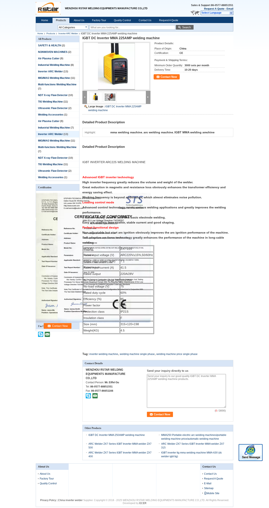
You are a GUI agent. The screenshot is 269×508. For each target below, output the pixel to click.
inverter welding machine (103, 354)
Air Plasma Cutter (48, 58)
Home (44, 20)
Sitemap (209, 488)
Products (61, 20)
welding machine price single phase (177, 354)
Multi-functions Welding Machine (57, 84)
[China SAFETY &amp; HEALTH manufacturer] (50, 8)
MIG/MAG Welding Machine (54, 78)
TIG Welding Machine (50, 101)
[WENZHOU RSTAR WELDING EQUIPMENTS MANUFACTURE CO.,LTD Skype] (88, 395)
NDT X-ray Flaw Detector (53, 95)
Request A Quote (214, 8)
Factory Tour (99, 20)
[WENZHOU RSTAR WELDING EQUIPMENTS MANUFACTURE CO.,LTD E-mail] (95, 395)
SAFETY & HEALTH (49, 45)
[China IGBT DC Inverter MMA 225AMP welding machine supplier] (116, 66)
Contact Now (169, 76)
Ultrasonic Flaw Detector (53, 108)
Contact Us (145, 20)
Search (186, 27)
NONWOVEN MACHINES (52, 52)
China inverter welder (70, 500)
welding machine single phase (137, 354)
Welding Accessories (50, 114)
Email (230, 8)
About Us (79, 20)
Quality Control (122, 20)
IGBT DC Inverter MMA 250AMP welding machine (116, 435)
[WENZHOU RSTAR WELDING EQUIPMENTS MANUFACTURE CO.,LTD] (231, 13)
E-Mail (207, 483)
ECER (142, 503)
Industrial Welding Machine (54, 65)
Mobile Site (213, 493)
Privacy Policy (48, 500)
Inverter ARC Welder (68, 33)
